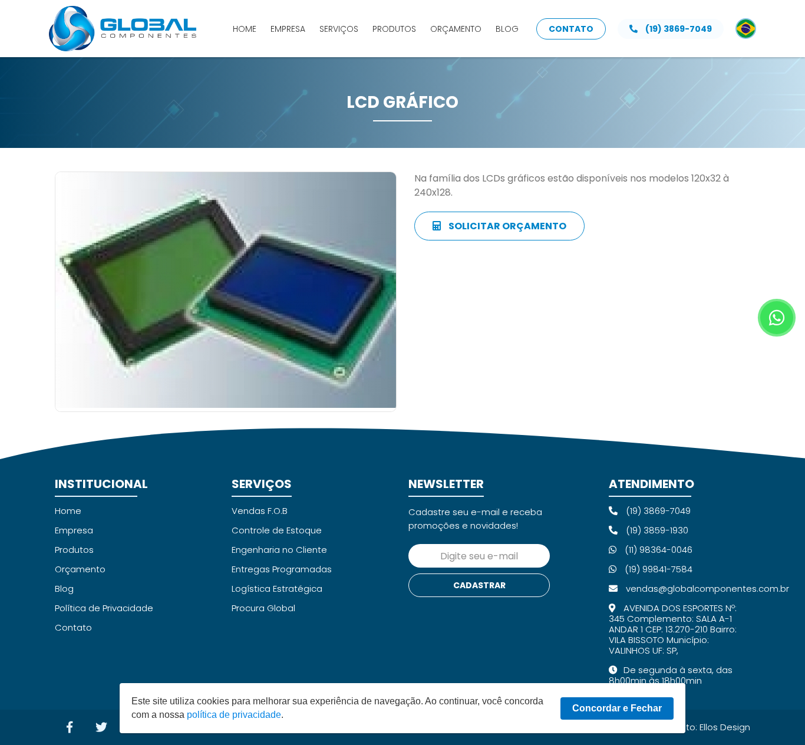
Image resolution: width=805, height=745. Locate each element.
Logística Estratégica (277, 588)
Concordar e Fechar (617, 708)
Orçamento (455, 29)
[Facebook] (69, 727)
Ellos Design (725, 727)
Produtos (394, 29)
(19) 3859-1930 (655, 530)
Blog (507, 29)
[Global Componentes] (122, 28)
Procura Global (263, 608)
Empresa (287, 29)
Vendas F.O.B (260, 511)
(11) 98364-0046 (657, 549)
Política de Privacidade (104, 608)
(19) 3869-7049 (678, 29)
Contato (571, 29)
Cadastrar (479, 585)
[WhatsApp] (776, 317)
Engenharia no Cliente (279, 549)
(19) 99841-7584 (657, 569)
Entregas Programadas (282, 569)
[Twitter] (101, 727)
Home (244, 29)
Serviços (338, 29)
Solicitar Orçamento (506, 226)
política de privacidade (234, 715)
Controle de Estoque (277, 530)
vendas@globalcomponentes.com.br (706, 588)
